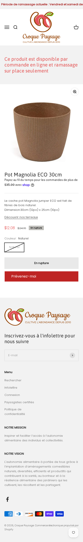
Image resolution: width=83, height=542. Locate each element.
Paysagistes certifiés (19, 402)
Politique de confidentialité (14, 411)
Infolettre (10, 387)
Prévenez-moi (23, 276)
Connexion (12, 395)
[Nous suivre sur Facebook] (7, 499)
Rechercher (12, 380)
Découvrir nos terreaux (21, 217)
